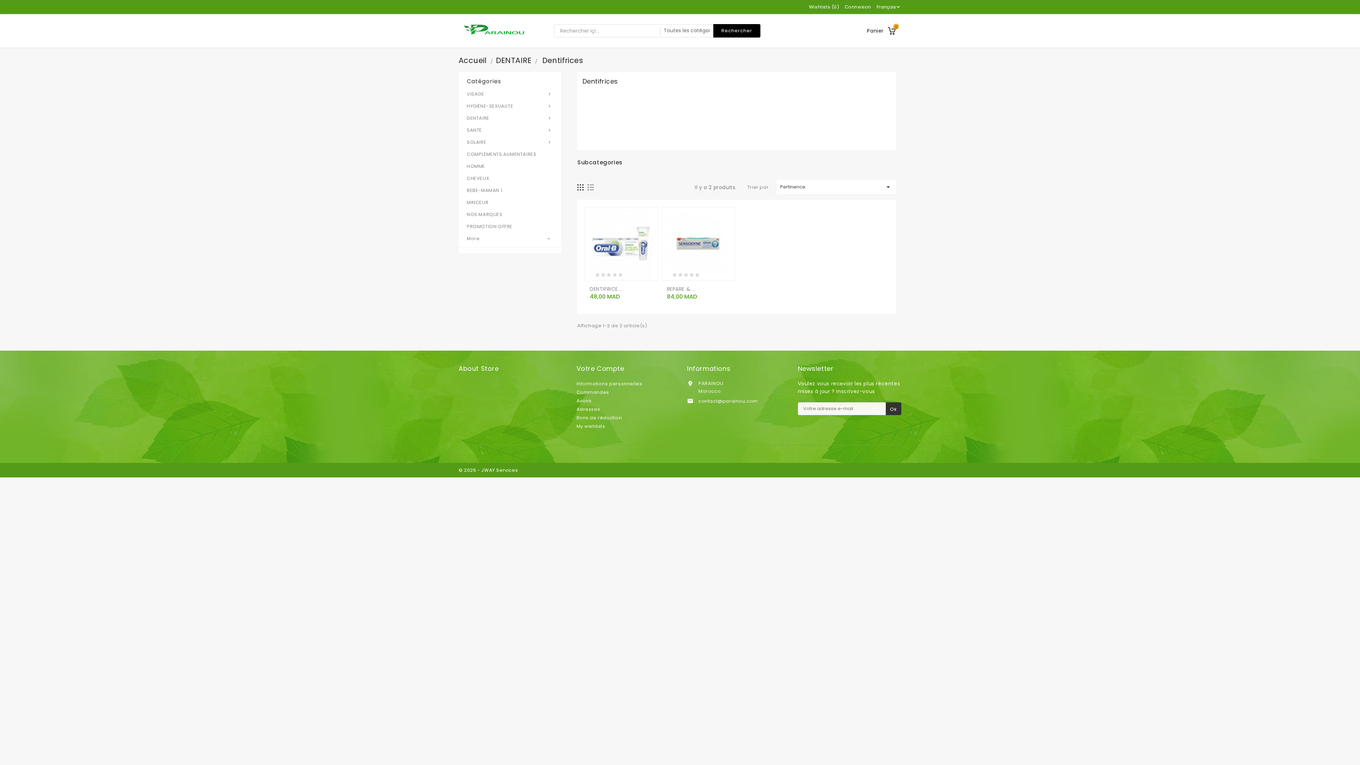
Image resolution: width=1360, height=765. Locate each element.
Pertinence (836, 187)
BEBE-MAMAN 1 (484, 190)
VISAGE (509, 94)
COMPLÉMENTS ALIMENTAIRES (501, 154)
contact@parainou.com (728, 401)
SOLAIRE (509, 142)
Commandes (593, 392)
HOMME (476, 166)
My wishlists (591, 426)
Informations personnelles (609, 383)
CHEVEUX (478, 178)
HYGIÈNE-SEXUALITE (509, 106)
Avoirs (584, 400)
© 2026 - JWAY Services (488, 470)
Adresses (588, 409)
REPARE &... (681, 289)
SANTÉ (509, 130)
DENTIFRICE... (606, 289)
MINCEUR (477, 202)
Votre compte (600, 369)
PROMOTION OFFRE (489, 226)
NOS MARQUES (485, 214)
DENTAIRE (509, 118)
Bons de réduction (599, 417)
